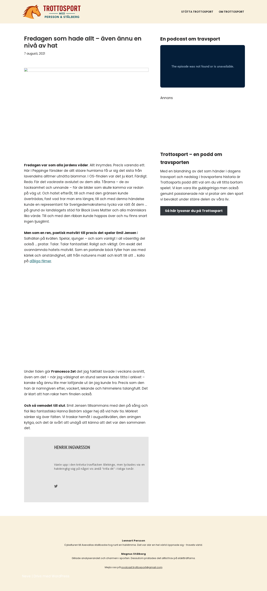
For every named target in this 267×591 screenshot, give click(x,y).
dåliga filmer (40, 261)
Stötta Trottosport (197, 12)
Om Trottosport (231, 12)
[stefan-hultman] (202, 141)
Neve (26, 576)
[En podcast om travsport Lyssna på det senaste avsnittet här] (51, 12)
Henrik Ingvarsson (72, 447)
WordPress (60, 576)
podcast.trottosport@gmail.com (141, 567)
